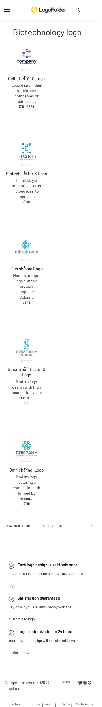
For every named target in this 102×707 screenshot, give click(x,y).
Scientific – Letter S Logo (26, 372)
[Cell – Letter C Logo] (26, 58)
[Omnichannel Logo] (26, 449)
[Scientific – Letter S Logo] (26, 349)
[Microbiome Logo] (26, 248)
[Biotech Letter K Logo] (26, 153)
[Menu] (12, 10)
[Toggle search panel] (78, 10)
